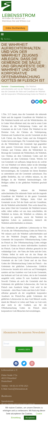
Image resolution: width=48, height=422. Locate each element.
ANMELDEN (24, 349)
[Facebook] (16, 363)
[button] (2, 34)
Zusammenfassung (17, 86)
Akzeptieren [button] (30, 418)
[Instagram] (32, 363)
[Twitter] (24, 363)
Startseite (4, 86)
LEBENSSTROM (18, 15)
